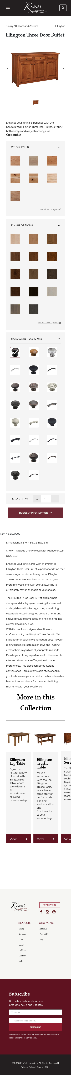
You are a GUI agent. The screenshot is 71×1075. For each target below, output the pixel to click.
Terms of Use (43, 1067)
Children (22, 950)
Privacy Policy (28, 1067)
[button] (7, 67)
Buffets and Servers (26, 26)
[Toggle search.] (63, 8)
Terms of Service (25, 1037)
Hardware (19, 338)
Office (21, 939)
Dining (9, 26)
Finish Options (22, 225)
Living (21, 945)
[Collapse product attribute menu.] (59, 146)
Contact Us (44, 934)
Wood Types (20, 147)
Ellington (60, 26)
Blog (41, 939)
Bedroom (22, 934)
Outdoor (22, 956)
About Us (43, 929)
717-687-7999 (49, 905)
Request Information (33, 512)
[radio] (15, 161)
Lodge (21, 961)
